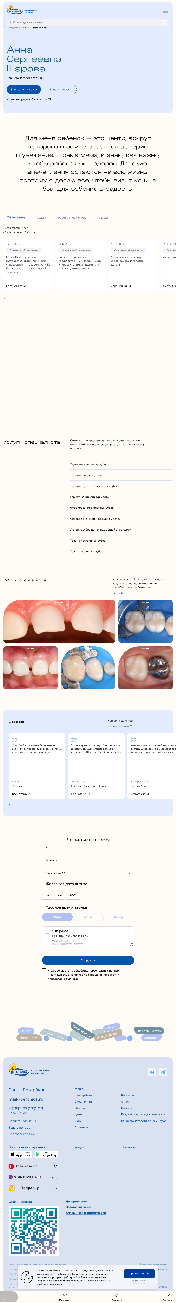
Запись (168, 1300)
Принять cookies (139, 1273)
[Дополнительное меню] (165, 12)
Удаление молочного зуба (88, 464)
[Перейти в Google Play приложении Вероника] (46, 1154)
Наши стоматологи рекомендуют (143, 1121)
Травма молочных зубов (86, 551)
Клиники (65, 1300)
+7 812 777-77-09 (26, 1108)
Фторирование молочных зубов (92, 507)
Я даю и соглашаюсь (83, 974)
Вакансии (127, 1095)
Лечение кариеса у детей (87, 475)
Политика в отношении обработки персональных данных (37, 1264)
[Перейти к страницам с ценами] (34, 1231)
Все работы (120, 593)
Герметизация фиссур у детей (90, 497)
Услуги (41, 217)
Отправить (88, 960)
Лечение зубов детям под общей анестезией (100, 529)
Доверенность (76, 1201)
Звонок (117, 1300)
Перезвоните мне (22, 1134)
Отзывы (104, 217)
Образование (16, 217)
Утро (57, 917)
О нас (125, 1101)
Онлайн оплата (20, 1202)
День (88, 917)
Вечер (118, 917)
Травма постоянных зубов (88, 540)
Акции (79, 1121)
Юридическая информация (86, 1212)
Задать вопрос (60, 89)
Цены (78, 1114)
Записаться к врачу (24, 89)
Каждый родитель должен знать (143, 1114)
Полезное (81, 1127)
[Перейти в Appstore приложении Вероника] (20, 1154)
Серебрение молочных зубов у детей (95, 518)
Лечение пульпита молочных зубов (94, 486)
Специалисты (84, 1101)
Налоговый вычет (78, 1207)
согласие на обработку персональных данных (88, 970)
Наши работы (84, 1095)
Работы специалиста (72, 217)
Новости (127, 1108)
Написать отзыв (20, 1121)
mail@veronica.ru (26, 1099)
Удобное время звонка (66, 907)
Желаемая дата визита (66, 883)
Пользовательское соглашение (139, 1282)
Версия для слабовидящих (153, 1264)
